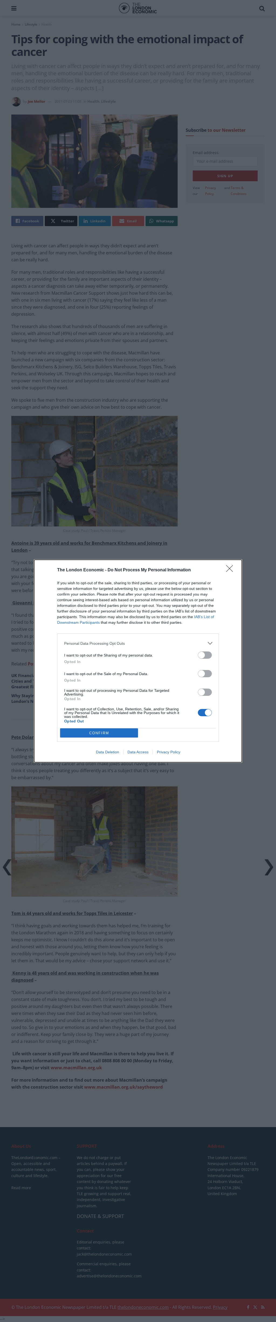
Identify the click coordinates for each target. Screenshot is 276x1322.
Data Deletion (107, 752)
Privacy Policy (168, 752)
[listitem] (138, 643)
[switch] (205, 655)
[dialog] (138, 661)
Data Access (138, 752)
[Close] (231, 570)
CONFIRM (99, 733)
